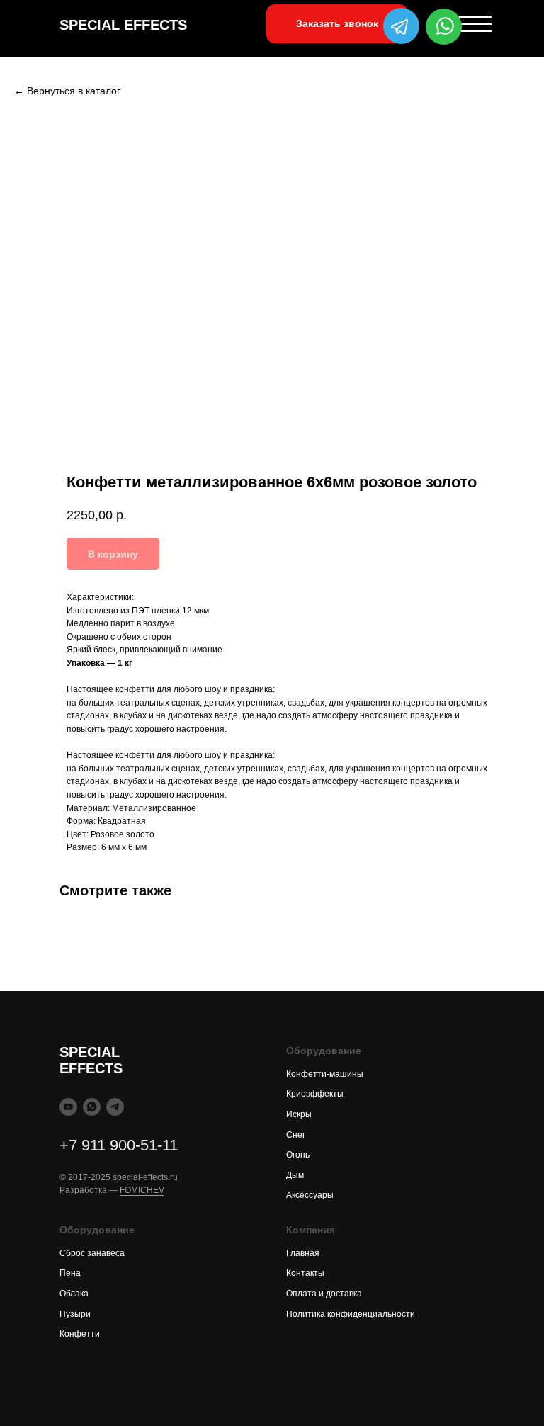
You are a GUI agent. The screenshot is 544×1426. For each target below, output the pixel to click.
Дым (295, 1175)
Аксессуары (310, 1195)
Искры (299, 1114)
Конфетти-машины (324, 1074)
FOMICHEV (142, 1190)
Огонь (298, 1155)
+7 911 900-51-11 (119, 1145)
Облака (74, 1293)
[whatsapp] (92, 1107)
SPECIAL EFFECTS (123, 25)
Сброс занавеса (92, 1253)
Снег (295, 1135)
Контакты (305, 1273)
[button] (337, 23)
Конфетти (80, 1334)
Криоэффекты (315, 1094)
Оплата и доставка (324, 1293)
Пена (70, 1273)
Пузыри (75, 1314)
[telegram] (115, 1107)
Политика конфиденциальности (350, 1314)
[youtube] (68, 1107)
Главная (302, 1253)
